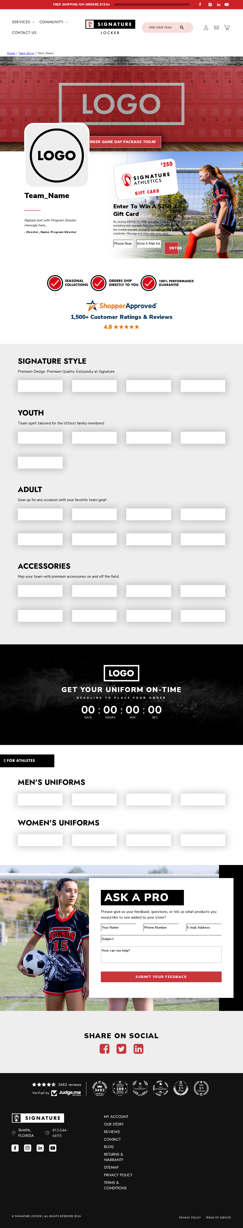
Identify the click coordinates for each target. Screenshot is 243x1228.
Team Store (26, 53)
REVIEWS (112, 1132)
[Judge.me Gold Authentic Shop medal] (140, 1088)
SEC (155, 717)
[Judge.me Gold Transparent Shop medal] (160, 1088)
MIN (133, 717)
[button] (23, 22)
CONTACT (112, 1139)
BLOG (109, 1146)
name (106, 922)
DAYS (88, 717)
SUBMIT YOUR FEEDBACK (161, 977)
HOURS (110, 717)
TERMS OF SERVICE (218, 1217)
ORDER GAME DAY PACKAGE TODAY (121, 142)
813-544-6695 (59, 1132)
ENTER (173, 248)
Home (11, 53)
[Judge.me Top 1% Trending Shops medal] (201, 1088)
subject (108, 933)
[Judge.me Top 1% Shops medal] (180, 1088)
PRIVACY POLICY (118, 1175)
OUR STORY (114, 1124)
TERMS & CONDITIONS (115, 1185)
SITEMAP (111, 1167)
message (110, 944)
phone (119, 238)
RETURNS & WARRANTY (113, 1157)
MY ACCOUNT (116, 1116)
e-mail (142, 238)
